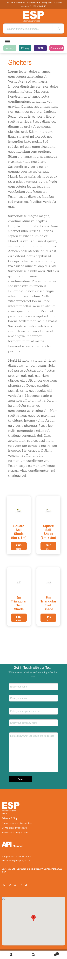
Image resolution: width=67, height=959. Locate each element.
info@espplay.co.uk (20, 860)
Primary (25, 48)
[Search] (58, 28)
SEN (40, 48)
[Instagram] (10, 885)
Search (33, 955)
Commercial (56, 48)
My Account (11, 955)
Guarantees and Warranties (17, 823)
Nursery (10, 48)
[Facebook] (21, 885)
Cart (51, 952)
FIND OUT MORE (18, 547)
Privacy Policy (9, 818)
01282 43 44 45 (38, 6)
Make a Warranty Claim (15, 832)
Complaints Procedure (14, 828)
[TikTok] (27, 885)
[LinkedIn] (4, 885)
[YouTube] (15, 885)
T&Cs (4, 813)
